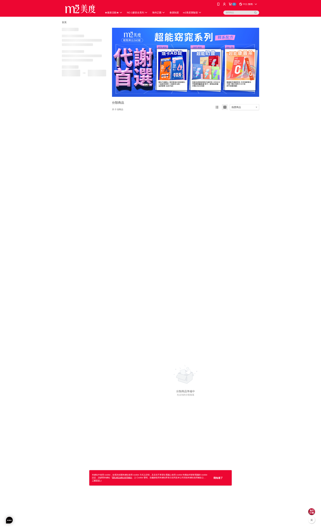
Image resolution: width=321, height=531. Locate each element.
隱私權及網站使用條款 (122, 477)
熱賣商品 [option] (236, 107)
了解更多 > (97, 480)
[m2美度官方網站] (80, 8)
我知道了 (218, 477)
